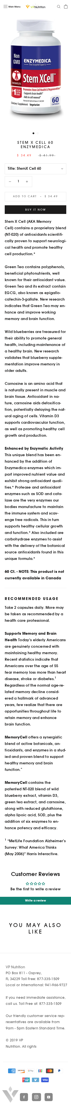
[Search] (59, 6)
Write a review (35, 900)
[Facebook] (22, 1097)
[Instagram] (34, 1097)
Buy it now (35, 209)
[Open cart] (65, 6)
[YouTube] (47, 1097)
